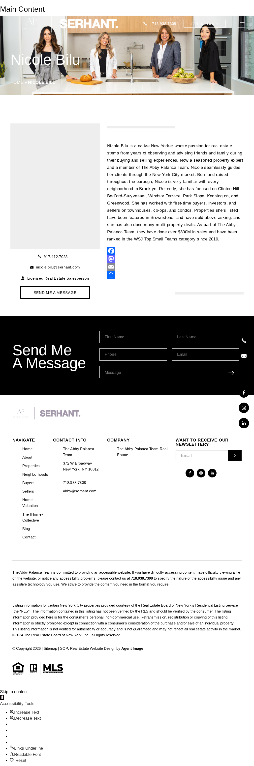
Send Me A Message (55, 293)
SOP (64, 648)
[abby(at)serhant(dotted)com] (244, 356)
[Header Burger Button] (239, 25)
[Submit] (235, 455)
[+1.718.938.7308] (244, 340)
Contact (29, 537)
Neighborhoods (35, 474)
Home (27, 449)
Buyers (28, 483)
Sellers (28, 491)
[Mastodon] (175, 259)
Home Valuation (30, 503)
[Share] (175, 275)
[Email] (175, 267)
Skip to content (14, 691)
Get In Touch (205, 24)
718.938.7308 (164, 24)
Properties (31, 466)
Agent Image (132, 648)
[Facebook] (175, 251)
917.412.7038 (56, 257)
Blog (26, 529)
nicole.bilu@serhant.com (58, 267)
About (27, 457)
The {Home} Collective (32, 517)
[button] (2, 697)
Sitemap (50, 648)
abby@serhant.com (79, 491)
